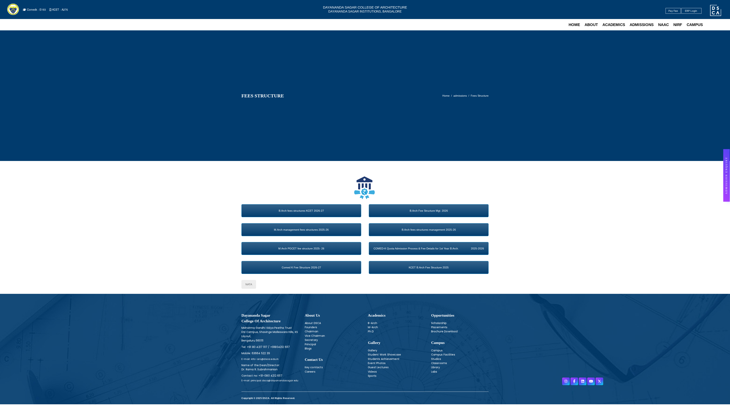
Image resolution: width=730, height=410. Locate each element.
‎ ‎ (701, 11)
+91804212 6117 (280, 347)
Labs (434, 372)
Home (446, 95)
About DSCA (313, 323)
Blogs (308, 348)
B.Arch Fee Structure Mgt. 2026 (429, 210)
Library (435, 367)
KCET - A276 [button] (60, 9)
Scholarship (439, 323)
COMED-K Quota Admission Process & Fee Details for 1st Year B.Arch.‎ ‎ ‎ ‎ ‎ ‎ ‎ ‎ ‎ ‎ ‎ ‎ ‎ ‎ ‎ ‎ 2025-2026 (429, 248)
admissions (460, 95)
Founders (311, 327)
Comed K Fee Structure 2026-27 (301, 267)
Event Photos (377, 363)
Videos (372, 372)
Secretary (311, 340)
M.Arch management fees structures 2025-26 (301, 229)
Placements (439, 327)
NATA (248, 284)
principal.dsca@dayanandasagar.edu (274, 380)
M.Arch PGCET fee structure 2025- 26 (301, 248)
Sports (372, 376)
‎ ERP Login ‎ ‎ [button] (691, 10)
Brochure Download (444, 331)
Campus (437, 350)
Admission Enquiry (726, 175)
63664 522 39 (261, 353)
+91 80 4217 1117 (256, 347)
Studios (436, 359)
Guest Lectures (378, 367)
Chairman (311, 331)
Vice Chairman (315, 336)
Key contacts (314, 367)
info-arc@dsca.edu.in (264, 359)
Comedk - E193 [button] (36, 9)
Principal (310, 344)
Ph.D (371, 331)
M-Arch (373, 327)
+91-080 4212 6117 (270, 376)
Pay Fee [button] (673, 10)
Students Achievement (383, 359)
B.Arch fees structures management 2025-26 (429, 229)
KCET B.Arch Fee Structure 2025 (429, 267)
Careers (310, 372)
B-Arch (372, 323)
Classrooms (439, 363)
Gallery (374, 343)
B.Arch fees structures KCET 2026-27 (301, 210)
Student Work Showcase (384, 354)
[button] (726, 175)
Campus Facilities (443, 354)
